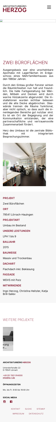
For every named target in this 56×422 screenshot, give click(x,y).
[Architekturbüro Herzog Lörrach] (14, 11)
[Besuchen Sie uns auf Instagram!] (6, 401)
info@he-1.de (9, 378)
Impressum (18, 413)
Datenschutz (36, 413)
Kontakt (15, 409)
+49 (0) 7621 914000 (13, 375)
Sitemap (41, 409)
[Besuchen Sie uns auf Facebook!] (12, 401)
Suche (28, 409)
